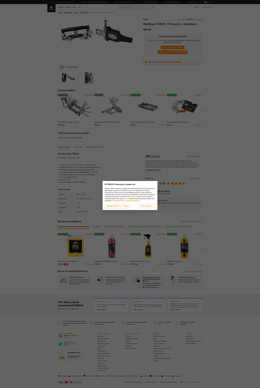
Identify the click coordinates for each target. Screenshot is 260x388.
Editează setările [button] (113, 206)
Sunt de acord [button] (147, 206)
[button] (126, 199)
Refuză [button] (126, 206)
